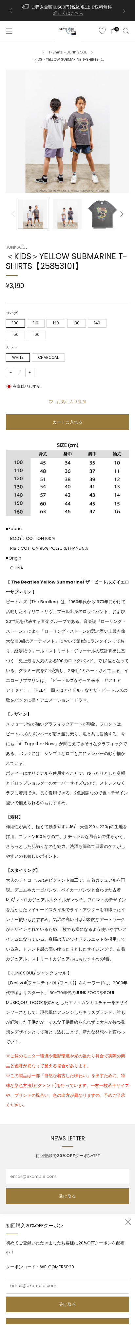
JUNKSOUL (16, 247)
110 (35, 323)
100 (15, 323)
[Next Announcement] (124, 11)
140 (97, 323)
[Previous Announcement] (11, 11)
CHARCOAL (48, 357)
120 (56, 323)
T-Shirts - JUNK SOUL (67, 52)
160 (36, 334)
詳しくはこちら (68, 13)
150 (15, 334)
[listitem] (68, 10)
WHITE (18, 357)
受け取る (67, 1304)
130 (76, 323)
